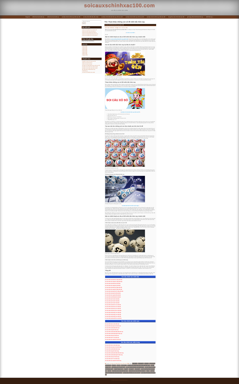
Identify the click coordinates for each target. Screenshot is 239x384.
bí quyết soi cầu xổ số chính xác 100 (176, 16)
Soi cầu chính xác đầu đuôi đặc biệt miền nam (114, 331)
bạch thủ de (146, 363)
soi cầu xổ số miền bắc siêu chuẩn (90, 16)
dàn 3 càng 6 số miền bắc (118, 369)
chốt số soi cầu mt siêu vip (53, 16)
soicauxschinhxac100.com (119, 5)
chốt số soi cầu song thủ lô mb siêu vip (89, 32)
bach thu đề (114, 365)
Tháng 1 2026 (84, 53)
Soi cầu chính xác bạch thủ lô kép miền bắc (113, 287)
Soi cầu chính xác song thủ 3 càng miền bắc (113, 281)
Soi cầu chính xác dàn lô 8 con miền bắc (113, 308)
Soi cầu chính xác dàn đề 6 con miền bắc (113, 314)
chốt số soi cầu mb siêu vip (38, 16)
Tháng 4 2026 (84, 49)
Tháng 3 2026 (84, 50)
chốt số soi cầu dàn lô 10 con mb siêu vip (89, 35)
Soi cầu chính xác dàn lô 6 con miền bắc (113, 306)
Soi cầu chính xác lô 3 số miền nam (112, 337)
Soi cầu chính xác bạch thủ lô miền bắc (112, 283)
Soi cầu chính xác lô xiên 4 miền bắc (112, 302)
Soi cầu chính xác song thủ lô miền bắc (112, 285)
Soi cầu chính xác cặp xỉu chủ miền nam (113, 325)
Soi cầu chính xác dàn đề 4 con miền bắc (113, 312)
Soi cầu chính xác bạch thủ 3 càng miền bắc (113, 279)
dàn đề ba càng (137, 369)
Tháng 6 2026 (84, 46)
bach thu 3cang (141, 363)
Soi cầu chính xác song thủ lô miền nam (113, 339)
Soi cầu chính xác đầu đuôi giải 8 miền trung (114, 354)
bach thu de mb (152, 363)
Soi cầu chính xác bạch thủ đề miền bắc (113, 293)
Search (84, 23)
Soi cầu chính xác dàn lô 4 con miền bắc (113, 304)
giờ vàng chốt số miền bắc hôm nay (195, 16)
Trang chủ (27, 16)
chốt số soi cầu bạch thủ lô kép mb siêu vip (90, 33)
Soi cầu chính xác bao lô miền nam (112, 335)
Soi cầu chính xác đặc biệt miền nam (112, 327)
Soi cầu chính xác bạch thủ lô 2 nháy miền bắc (114, 291)
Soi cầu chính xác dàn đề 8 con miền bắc (113, 316)
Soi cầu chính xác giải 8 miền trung (112, 350)
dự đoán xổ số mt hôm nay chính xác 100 (135, 16)
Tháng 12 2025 (85, 54)
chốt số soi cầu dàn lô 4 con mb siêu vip (89, 29)
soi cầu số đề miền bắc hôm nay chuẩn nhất (114, 24)
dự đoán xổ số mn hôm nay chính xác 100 (71, 16)
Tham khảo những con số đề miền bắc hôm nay (131, 372)
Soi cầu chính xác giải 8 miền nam (112, 329)
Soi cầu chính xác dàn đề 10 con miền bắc (113, 318)
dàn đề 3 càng (131, 369)
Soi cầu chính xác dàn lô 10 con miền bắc (113, 310)
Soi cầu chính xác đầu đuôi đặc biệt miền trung (114, 352)
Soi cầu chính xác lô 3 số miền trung (112, 358)
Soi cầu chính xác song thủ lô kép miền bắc (113, 289)
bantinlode (118, 365)
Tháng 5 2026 (84, 48)
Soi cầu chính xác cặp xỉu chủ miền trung (113, 347)
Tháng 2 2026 (84, 52)
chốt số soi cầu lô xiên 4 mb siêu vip (88, 31)
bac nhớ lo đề (134, 363)
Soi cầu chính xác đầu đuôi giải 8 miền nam (113, 333)
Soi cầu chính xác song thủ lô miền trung (113, 360)
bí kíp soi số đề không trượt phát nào (118, 367)
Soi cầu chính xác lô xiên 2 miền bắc (112, 298)
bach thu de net (108, 365)
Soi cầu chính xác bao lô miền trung (112, 356)
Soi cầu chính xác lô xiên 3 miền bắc (112, 300)
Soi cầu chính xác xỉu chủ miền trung (112, 345)
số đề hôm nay (209, 16)
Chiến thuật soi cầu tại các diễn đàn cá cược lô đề (135, 367)
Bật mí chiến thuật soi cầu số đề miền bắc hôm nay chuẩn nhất (138, 365)
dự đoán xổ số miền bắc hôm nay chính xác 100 (112, 16)
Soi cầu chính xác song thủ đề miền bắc (113, 295)
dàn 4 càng (126, 369)
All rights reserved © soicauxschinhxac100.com (120, 380)
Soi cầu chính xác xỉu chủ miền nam (112, 323)
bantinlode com (124, 365)
